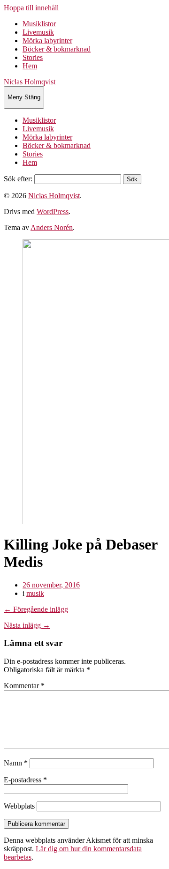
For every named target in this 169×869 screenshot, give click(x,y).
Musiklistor (39, 24)
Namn (16, 763)
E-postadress (25, 780)
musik (35, 593)
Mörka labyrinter (47, 41)
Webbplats (19, 806)
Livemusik (38, 32)
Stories (33, 57)
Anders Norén (52, 227)
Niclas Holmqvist (29, 82)
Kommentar (24, 686)
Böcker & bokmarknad (57, 49)
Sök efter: (18, 179)
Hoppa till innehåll (31, 8)
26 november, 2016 (51, 585)
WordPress (53, 211)
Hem (30, 66)
